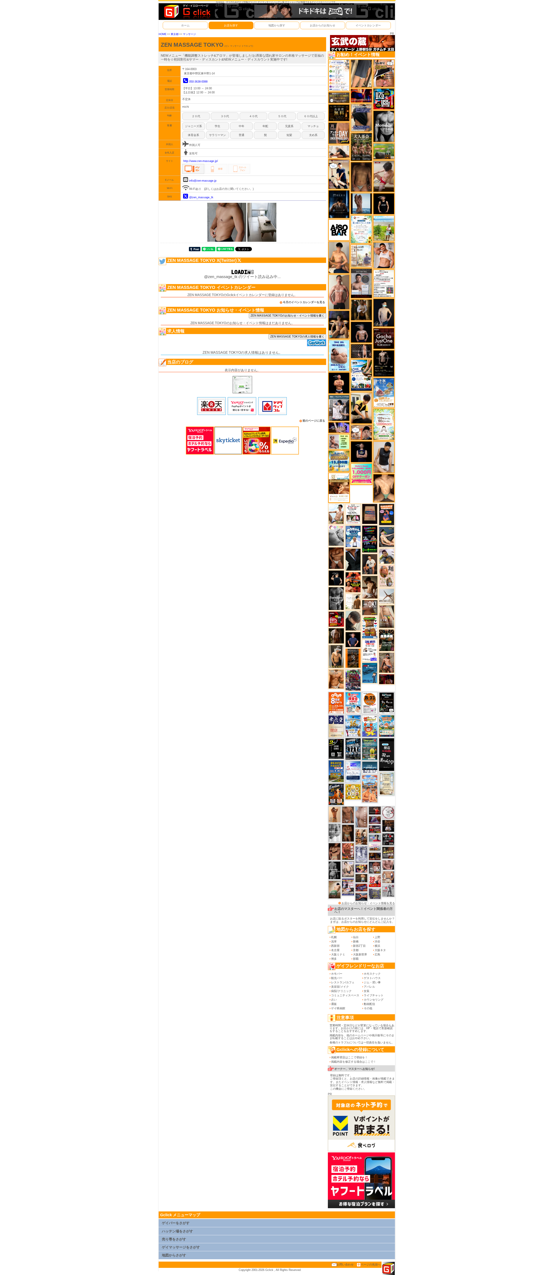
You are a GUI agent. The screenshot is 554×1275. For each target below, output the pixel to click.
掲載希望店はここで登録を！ (349, 1057)
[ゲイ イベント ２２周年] (370, 726)
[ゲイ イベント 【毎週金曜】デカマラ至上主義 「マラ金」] (361, 868)
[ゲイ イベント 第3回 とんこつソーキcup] (386, 725)
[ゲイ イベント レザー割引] (388, 839)
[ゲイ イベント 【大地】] (339, 324)
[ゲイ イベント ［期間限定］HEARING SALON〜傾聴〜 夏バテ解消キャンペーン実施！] (361, 407)
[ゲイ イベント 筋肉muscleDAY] (384, 126)
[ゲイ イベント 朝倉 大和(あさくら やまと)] (388, 864)
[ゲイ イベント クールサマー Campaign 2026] (361, 375)
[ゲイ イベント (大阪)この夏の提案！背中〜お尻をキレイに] (339, 407)
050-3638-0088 (198, 81)
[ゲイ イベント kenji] (353, 559)
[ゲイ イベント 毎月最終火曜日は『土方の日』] (386, 640)
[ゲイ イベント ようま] (386, 662)
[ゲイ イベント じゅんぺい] (361, 176)
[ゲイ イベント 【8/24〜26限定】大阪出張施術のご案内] (339, 151)
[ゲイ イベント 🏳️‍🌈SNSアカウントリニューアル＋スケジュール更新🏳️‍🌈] (353, 601)
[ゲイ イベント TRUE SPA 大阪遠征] (339, 441)
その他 (368, 1008)
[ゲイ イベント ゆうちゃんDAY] (353, 536)
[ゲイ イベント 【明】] (361, 836)
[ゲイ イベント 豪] (361, 309)
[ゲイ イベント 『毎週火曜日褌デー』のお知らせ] (386, 576)
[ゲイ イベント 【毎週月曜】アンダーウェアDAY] (361, 95)
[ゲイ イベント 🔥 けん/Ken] (361, 351)
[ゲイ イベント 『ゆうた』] (336, 513)
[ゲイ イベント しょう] (347, 833)
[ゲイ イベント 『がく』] (370, 564)
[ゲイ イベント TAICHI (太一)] (353, 639)
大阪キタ (380, 950)
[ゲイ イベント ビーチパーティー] (336, 771)
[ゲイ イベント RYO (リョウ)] (339, 382)
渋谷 (377, 941)
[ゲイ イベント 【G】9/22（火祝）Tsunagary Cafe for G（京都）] (374, 838)
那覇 (356, 958)
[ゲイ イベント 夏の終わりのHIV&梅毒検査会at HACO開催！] (353, 702)
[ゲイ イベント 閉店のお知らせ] (336, 726)
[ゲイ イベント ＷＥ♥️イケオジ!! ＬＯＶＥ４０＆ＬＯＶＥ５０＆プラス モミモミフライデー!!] (347, 886)
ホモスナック (372, 973)
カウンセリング (373, 999)
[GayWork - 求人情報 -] (316, 342)
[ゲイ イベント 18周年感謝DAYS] (370, 767)
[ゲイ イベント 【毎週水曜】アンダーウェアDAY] (361, 887)
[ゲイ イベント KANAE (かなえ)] (384, 203)
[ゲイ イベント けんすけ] (336, 558)
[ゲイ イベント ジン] (388, 876)
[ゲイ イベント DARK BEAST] (370, 539)
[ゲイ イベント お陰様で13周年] (384, 151)
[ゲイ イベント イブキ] (386, 616)
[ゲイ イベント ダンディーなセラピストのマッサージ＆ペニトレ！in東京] (361, 203)
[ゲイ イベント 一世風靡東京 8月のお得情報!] (361, 117)
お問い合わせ (345, 1264)
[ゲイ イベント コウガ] (334, 889)
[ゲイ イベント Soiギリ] (384, 73)
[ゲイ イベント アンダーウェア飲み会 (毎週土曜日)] (374, 893)
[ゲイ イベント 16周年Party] (353, 725)
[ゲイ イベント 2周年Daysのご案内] (336, 748)
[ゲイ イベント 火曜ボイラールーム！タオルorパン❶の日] (353, 582)
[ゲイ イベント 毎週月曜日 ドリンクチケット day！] (384, 283)
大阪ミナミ (338, 954)
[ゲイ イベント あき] (353, 620)
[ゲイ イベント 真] (336, 635)
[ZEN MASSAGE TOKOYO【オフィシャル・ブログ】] (242, 384)
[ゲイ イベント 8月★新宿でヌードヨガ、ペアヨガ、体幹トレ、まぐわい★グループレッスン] (386, 596)
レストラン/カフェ (342, 982)
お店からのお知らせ (322, 25)
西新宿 (335, 945)
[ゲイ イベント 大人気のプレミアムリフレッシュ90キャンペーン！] (339, 427)
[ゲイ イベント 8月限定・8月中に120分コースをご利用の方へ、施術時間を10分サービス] (361, 229)
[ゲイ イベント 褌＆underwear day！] (353, 513)
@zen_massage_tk (201, 197)
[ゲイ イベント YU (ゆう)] (361, 332)
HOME (162, 34)
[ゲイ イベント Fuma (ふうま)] (361, 451)
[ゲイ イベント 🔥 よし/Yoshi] (361, 878)
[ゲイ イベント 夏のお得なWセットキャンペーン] (339, 460)
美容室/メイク (340, 986)
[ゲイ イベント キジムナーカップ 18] (370, 749)
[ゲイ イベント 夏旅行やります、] (370, 513)
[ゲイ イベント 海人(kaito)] (361, 816)
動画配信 (369, 1004)
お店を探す (231, 25)
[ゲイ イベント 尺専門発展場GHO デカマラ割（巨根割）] (374, 881)
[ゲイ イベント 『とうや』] (384, 312)
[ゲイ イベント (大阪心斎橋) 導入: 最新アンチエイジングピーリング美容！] (361, 283)
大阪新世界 (360, 954)
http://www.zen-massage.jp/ (200, 161)
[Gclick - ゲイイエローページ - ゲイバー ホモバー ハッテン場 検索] (187, 11)
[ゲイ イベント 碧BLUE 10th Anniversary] (339, 204)
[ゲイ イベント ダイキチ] (386, 556)
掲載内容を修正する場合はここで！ (353, 1061)
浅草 (334, 941)
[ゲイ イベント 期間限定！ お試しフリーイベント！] (339, 97)
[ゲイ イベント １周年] (386, 702)
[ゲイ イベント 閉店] (386, 783)
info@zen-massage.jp (202, 180)
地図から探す (276, 25)
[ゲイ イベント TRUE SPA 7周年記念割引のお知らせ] (339, 355)
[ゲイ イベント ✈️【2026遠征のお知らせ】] (339, 75)
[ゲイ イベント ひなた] (347, 869)
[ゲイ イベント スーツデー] (370, 672)
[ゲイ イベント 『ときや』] (386, 536)
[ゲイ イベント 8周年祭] (353, 791)
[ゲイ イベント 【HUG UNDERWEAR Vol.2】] (370, 627)
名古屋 (335, 950)
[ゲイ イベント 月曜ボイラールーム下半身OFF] (384, 255)
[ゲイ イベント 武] (388, 825)
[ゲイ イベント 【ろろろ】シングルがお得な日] (353, 658)
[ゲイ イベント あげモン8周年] (336, 702)
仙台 (356, 937)
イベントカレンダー (368, 25)
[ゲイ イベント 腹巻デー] (361, 854)
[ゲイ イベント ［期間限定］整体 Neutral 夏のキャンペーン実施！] (384, 457)
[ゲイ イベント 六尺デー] (388, 890)
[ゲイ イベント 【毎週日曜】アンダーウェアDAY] (374, 819)
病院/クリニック (341, 991)
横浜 (377, 945)
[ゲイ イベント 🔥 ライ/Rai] (374, 810)
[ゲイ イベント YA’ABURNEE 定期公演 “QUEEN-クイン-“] (353, 679)
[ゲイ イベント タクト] (339, 291)
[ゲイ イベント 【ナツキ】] (336, 656)
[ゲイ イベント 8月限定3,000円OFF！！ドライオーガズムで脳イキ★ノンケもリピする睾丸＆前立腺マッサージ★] (361, 896)
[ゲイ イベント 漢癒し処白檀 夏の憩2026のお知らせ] (361, 255)
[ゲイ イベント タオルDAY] (336, 598)
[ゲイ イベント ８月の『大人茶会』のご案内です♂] (361, 146)
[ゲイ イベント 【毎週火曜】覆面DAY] (386, 679)
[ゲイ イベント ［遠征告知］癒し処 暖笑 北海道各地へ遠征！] (339, 257)
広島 (377, 954)
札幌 (334, 937)
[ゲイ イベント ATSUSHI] (384, 228)
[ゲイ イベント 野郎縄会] (347, 851)
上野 (377, 937)
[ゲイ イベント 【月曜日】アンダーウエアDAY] (339, 132)
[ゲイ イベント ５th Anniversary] (353, 771)
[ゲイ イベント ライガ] (336, 678)
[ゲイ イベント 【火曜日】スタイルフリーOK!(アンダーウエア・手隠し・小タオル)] (370, 607)
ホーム (185, 25)
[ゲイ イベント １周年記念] (361, 73)
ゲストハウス (372, 978)
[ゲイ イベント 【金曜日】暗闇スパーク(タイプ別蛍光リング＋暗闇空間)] (388, 852)
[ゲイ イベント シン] (384, 176)
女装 (366, 991)
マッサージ (189, 34)
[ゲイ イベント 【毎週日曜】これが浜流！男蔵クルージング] (374, 829)
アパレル (369, 986)
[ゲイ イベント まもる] (370, 587)
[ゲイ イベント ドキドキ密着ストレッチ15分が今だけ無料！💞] (384, 363)
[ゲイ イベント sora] (384, 488)
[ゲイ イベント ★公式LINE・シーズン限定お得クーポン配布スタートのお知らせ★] (361, 473)
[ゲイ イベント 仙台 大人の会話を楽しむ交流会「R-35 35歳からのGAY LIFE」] (370, 702)
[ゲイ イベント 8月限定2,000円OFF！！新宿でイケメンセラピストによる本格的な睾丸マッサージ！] (336, 535)
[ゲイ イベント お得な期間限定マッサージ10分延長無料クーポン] (339, 174)
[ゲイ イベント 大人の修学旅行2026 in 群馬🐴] (370, 788)
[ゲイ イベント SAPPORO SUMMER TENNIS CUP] (353, 748)
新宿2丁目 (359, 945)
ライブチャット (373, 995)
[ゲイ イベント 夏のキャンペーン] (384, 424)
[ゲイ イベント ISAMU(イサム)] (336, 577)
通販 (334, 1004)
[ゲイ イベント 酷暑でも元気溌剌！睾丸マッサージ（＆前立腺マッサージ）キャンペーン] (339, 487)
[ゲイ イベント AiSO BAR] (339, 229)
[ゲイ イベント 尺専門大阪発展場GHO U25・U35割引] (384, 98)
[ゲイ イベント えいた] (334, 851)
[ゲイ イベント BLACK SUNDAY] (334, 870)
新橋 (356, 941)
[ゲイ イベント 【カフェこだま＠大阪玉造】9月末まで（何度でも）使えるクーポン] (384, 392)
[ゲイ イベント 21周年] (336, 794)
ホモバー (336, 973)
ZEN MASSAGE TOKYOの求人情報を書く (297, 336)
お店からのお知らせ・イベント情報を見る (368, 903)
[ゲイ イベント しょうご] (334, 814)
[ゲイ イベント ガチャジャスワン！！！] (384, 338)
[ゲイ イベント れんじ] (347, 814)
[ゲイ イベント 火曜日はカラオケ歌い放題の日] (386, 514)
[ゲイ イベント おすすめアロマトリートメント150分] (374, 846)
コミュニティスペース (345, 995)
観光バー (336, 978)
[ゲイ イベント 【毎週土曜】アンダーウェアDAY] (374, 856)
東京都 (175, 34)
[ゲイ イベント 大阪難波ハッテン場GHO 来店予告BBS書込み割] (336, 619)
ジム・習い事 (372, 982)
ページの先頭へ (370, 1264)
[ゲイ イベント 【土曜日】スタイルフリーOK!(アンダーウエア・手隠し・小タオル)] (374, 867)
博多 (334, 958)
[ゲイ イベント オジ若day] (370, 650)
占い (334, 999)
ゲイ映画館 (338, 1008)
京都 (356, 950)
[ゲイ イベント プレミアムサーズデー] (388, 812)
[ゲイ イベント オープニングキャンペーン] (339, 112)
